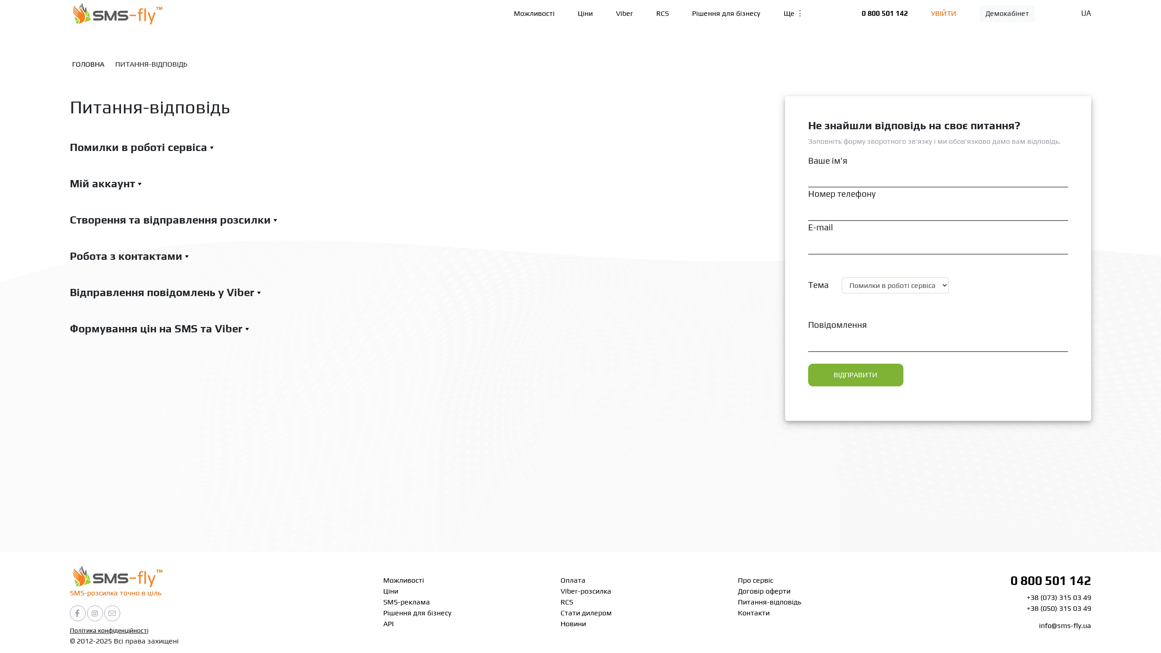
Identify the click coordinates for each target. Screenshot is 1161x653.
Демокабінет (1007, 13)
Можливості (534, 13)
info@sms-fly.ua (1065, 625)
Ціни (585, 13)
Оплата (573, 580)
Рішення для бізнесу (726, 13)
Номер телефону (842, 194)
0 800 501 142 (885, 13)
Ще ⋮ (794, 13)
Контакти (754, 613)
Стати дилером (586, 613)
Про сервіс (755, 580)
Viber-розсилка (586, 591)
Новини (573, 623)
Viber (624, 13)
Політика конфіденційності (109, 630)
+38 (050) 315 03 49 (1059, 608)
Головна (88, 64)
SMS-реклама (406, 602)
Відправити (856, 374)
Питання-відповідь (769, 602)
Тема (818, 285)
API (388, 623)
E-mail (820, 227)
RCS (662, 13)
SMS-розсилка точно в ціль (115, 593)
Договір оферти (764, 591)
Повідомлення (837, 325)
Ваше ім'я (827, 161)
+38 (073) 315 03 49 (1059, 597)
